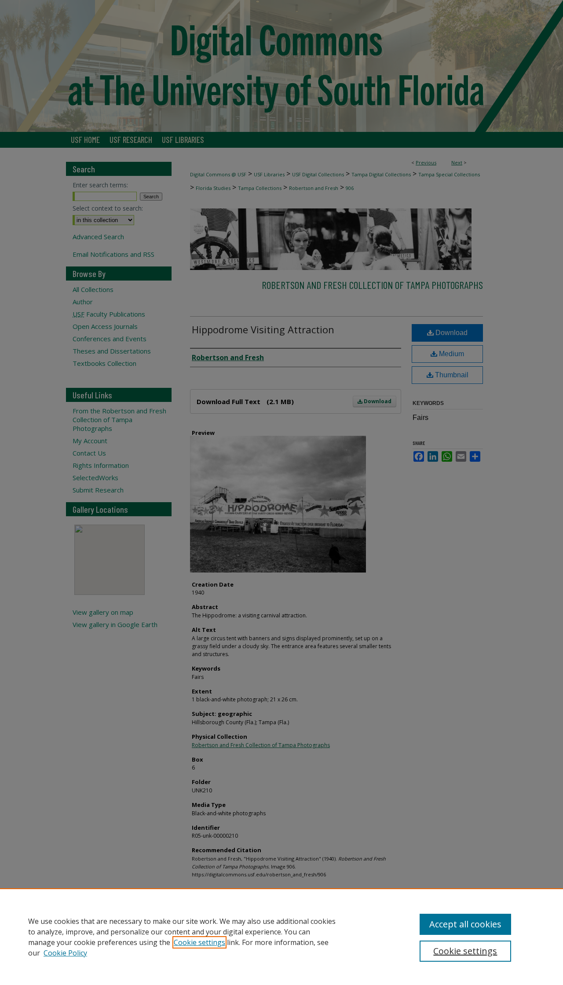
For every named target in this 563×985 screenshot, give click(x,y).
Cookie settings (199, 942)
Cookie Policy (65, 953)
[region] (281, 936)
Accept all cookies (465, 924)
